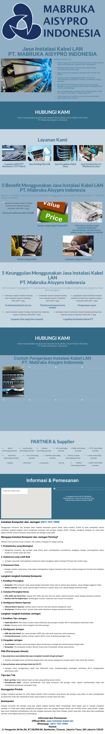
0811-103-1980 (50, 522)
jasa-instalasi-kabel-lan (60, 721)
